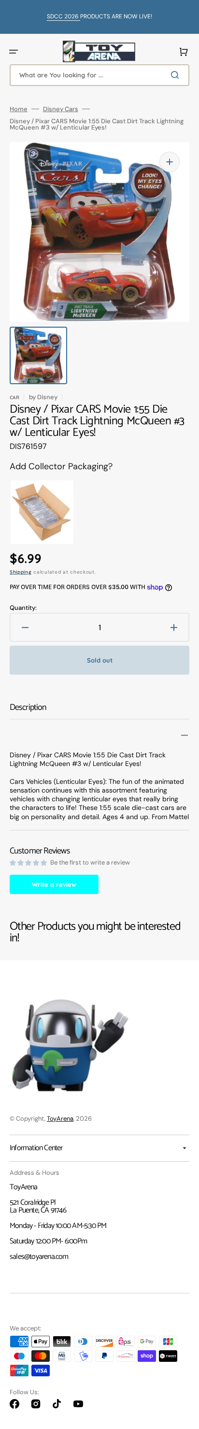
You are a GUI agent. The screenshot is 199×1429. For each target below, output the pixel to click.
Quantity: (23, 608)
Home (19, 109)
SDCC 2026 (63, 16)
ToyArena (60, 1118)
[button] (13, 51)
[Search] (176, 75)
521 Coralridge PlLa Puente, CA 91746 (38, 1206)
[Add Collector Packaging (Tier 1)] (36, 512)
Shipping (21, 572)
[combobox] (99, 75)
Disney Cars (60, 109)
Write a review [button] (54, 884)
